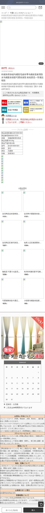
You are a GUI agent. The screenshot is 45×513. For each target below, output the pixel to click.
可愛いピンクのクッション (20, 12)
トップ (4, 12)
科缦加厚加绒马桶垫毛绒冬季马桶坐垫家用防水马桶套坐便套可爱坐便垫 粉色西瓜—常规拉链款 (22, 16)
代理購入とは (11, 115)
